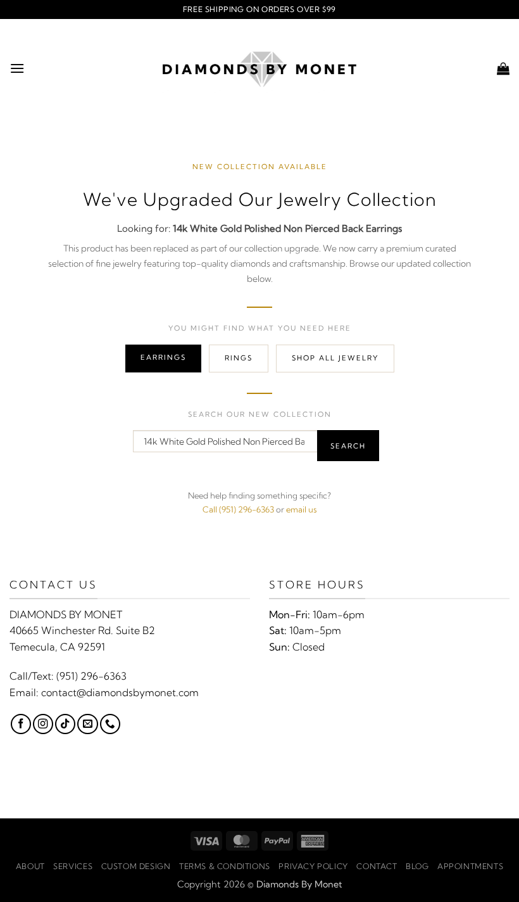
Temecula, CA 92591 (57, 646)
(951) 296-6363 (91, 676)
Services (72, 866)
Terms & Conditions (224, 866)
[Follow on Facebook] (21, 724)
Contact (376, 866)
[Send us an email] (87, 724)
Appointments (470, 866)
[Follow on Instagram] (43, 724)
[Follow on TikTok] (65, 724)
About (30, 866)
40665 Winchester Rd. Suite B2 (82, 630)
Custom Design (136, 866)
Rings (239, 357)
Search (348, 445)
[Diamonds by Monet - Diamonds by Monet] (259, 68)
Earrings (163, 357)
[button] (17, 68)
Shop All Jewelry (335, 357)
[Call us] (110, 724)
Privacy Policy (313, 866)
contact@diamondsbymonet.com (120, 692)
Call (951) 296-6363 (238, 509)
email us (301, 509)
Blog (417, 866)
